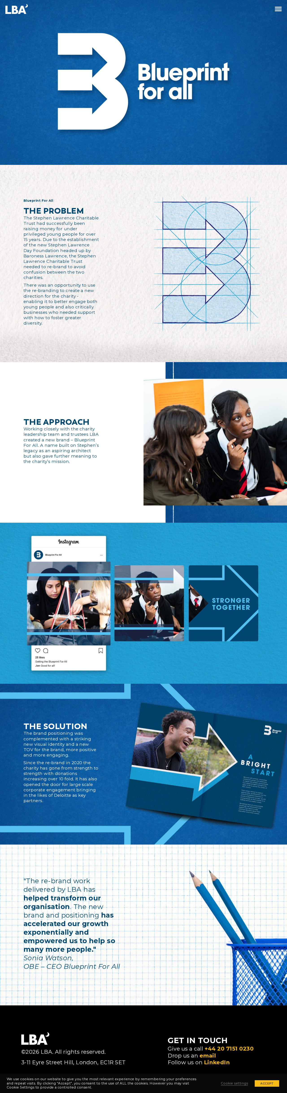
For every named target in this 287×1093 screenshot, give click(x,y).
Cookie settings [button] (234, 1083)
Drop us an (192, 1055)
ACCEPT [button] (267, 1083)
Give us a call (211, 1048)
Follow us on (199, 1062)
